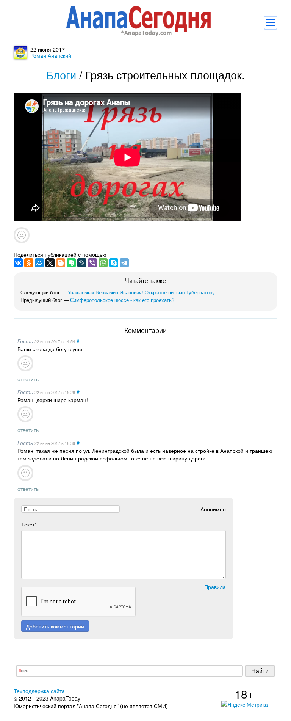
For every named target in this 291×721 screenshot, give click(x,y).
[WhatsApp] (103, 262)
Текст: (28, 524)
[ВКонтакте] (18, 262)
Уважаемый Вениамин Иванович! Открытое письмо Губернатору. (142, 292)
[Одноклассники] (28, 262)
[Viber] (92, 262)
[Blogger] (60, 262)
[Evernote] (71, 262)
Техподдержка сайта (39, 690)
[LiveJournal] (81, 262)
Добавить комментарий (55, 626)
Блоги (61, 74)
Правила (215, 587)
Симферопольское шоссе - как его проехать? (122, 299)
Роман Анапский (50, 55)
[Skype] (113, 262)
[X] (50, 262)
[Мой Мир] (39, 262)
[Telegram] (124, 262)
